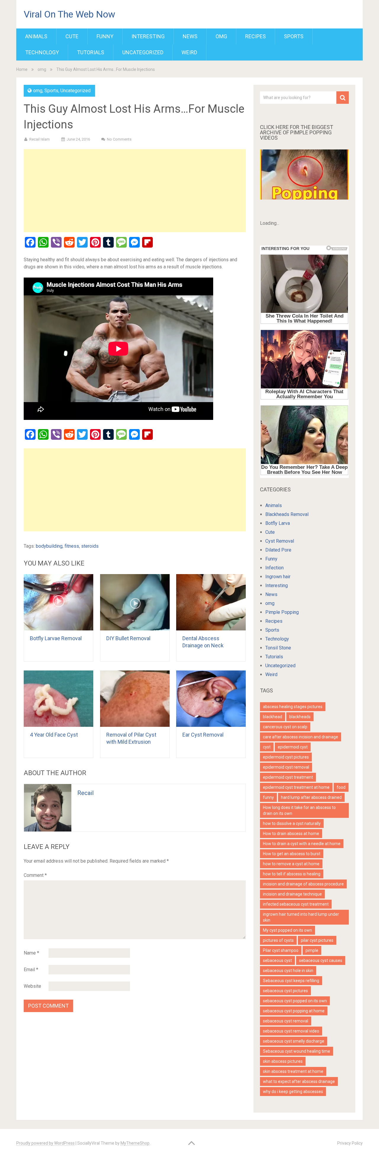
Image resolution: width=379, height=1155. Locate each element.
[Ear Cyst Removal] (211, 698)
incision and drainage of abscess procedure (303, 884)
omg (221, 36)
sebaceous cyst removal (285, 1021)
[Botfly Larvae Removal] (58, 602)
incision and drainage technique (292, 894)
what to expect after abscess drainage (299, 1081)
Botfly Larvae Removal (56, 638)
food (341, 787)
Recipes (255, 36)
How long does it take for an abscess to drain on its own (299, 810)
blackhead (272, 716)
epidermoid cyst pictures (286, 757)
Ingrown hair (277, 576)
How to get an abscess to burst (291, 853)
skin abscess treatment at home (293, 1071)
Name (31, 953)
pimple (312, 950)
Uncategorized (142, 52)
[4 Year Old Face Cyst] (58, 698)
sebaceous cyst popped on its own (295, 1000)
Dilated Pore (278, 550)
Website (32, 986)
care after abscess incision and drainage (300, 737)
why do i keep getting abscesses (293, 1091)
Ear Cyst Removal (203, 735)
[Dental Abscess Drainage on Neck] (211, 602)
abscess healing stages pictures (292, 706)
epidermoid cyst (293, 747)
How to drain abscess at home (291, 833)
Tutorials (90, 52)
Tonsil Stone (278, 648)
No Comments (119, 139)
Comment (35, 875)
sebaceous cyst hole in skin (288, 970)
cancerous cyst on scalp (285, 726)
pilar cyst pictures (317, 940)
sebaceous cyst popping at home (294, 1011)
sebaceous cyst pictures (285, 990)
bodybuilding (49, 546)
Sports (293, 36)
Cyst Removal (279, 541)
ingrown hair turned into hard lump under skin (301, 917)
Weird (189, 52)
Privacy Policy (350, 1143)
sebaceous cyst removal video (291, 1031)
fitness (72, 546)
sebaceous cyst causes (320, 960)
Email (31, 969)
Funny (105, 36)
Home (22, 69)
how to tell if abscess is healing (291, 874)
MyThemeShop (135, 1143)
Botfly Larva (277, 523)
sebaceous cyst (277, 960)
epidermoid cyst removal (286, 767)
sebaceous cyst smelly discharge (293, 1041)
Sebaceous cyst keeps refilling (291, 980)
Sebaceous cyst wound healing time (296, 1051)
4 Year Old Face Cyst (54, 735)
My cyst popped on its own (287, 930)
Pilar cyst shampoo (280, 950)
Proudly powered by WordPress (45, 1143)
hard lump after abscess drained (311, 797)
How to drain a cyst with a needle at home (302, 843)
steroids (90, 546)
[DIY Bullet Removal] (135, 602)
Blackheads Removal (287, 514)
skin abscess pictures (283, 1061)
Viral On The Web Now (69, 14)
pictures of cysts (278, 940)
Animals (36, 36)
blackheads (300, 716)
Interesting (148, 36)
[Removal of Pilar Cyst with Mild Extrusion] (135, 698)
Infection (274, 568)
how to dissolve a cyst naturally (292, 823)
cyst (267, 747)
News (190, 36)
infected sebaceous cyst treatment (296, 904)
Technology (42, 52)
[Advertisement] (135, 190)
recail (85, 792)
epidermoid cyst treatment (288, 777)
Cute (71, 36)
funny (268, 797)
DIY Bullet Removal (128, 638)
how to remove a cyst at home (291, 863)
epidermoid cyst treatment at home (296, 787)
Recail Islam (39, 139)
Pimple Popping (282, 612)
